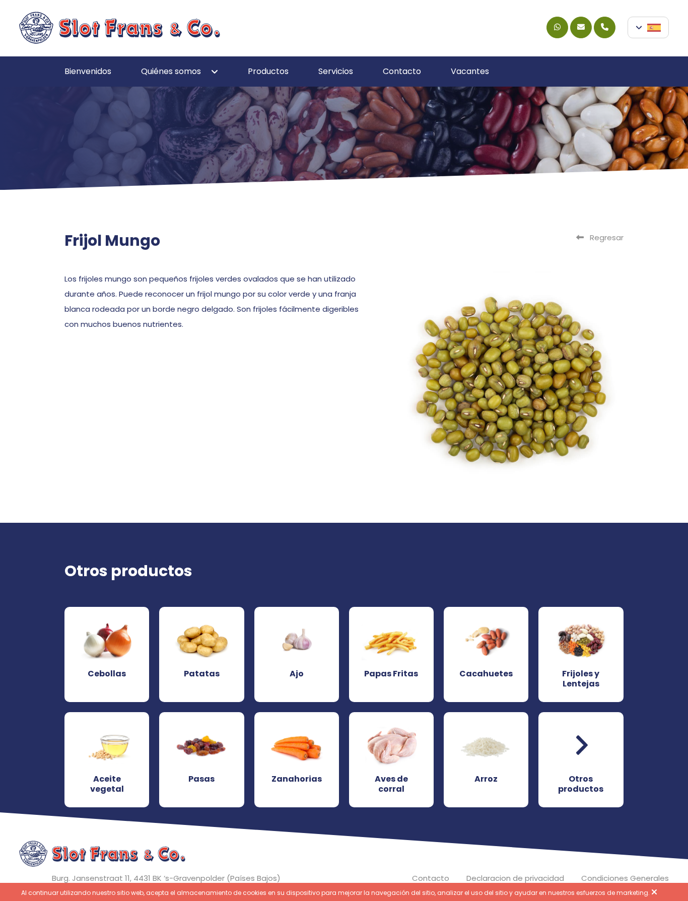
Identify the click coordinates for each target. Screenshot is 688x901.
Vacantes (470, 71)
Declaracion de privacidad (515, 878)
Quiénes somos (171, 71)
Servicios (335, 71)
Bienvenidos (87, 71)
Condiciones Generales (625, 878)
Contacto (402, 71)
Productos (268, 71)
